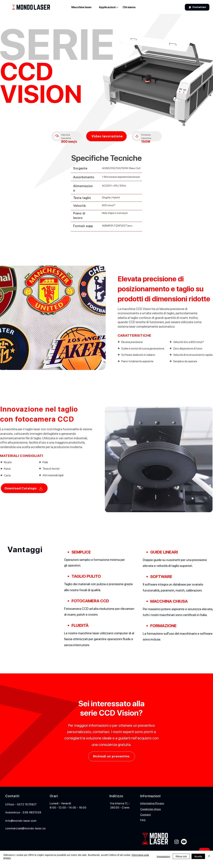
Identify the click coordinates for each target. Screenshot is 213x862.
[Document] (57, 136)
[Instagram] (176, 842)
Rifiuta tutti (181, 856)
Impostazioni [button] (163, 856)
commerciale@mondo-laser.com (26, 828)
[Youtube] (184, 842)
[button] (107, 7)
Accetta (198, 856)
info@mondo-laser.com (20, 820)
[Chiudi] (209, 856)
